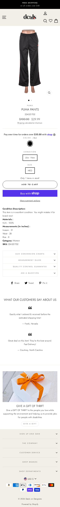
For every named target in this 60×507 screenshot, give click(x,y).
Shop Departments (30, 471)
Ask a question (30, 273)
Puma (30, 105)
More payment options (30, 200)
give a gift (30, 424)
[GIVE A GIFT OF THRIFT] (30, 386)
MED (30, 170)
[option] (30, 4)
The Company (30, 443)
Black (30, 143)
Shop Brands (30, 462)
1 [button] (29, 100)
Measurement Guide (29, 260)
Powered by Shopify (30, 504)
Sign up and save (30, 434)
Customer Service (30, 452)
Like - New (30, 157)
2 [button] (31, 100)
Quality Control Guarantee (30, 266)
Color (30, 138)
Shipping (20, 123)
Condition (30, 152)
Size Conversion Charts (30, 254)
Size (30, 165)
